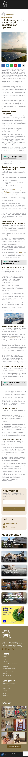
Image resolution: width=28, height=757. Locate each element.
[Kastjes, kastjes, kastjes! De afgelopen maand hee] (7, 712)
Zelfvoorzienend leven (9, 683)
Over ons (5, 661)
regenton (21, 252)
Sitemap (5, 673)
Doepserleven (10, 14)
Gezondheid (6, 690)
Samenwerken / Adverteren (10, 663)
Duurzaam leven (7, 686)
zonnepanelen (14, 337)
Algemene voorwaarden (9, 668)
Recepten (5, 695)
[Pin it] (15, 65)
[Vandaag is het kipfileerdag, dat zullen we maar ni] (20, 725)
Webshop (5, 666)
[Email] (23, 65)
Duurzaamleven (6, 17)
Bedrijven (5, 659)
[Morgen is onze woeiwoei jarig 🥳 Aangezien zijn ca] (7, 738)
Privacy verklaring (8, 671)
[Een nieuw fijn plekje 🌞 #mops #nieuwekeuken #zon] (20, 738)
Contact (5, 656)
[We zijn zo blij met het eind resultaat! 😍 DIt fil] (7, 725)
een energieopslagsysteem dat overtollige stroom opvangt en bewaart (13, 191)
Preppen (5, 693)
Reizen (4, 698)
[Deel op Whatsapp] (11, 65)
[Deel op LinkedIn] (19, 65)
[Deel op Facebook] (3, 65)
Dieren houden (7, 688)
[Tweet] (7, 65)
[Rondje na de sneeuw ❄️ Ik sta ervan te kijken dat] (20, 712)
